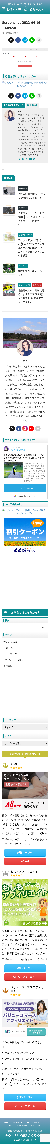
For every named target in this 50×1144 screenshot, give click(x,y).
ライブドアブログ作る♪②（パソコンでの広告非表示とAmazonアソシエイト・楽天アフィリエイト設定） (31, 248)
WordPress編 (10, 642)
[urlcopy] (39, 40)
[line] (32, 40)
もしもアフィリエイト (25, 976)
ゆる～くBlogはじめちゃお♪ (25, 9)
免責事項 (7, 666)
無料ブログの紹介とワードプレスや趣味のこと (25, 1131)
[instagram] (27, 159)
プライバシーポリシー (14, 660)
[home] (34, 159)
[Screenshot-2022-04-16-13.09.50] (25, 40)
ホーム (6, 1122)
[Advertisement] (25, 581)
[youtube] (30, 159)
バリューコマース (25, 1105)
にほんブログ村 (25, 85)
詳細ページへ (25, 852)
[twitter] (11, 40)
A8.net (25, 861)
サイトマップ (10, 654)
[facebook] (18, 40)
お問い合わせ (10, 648)
